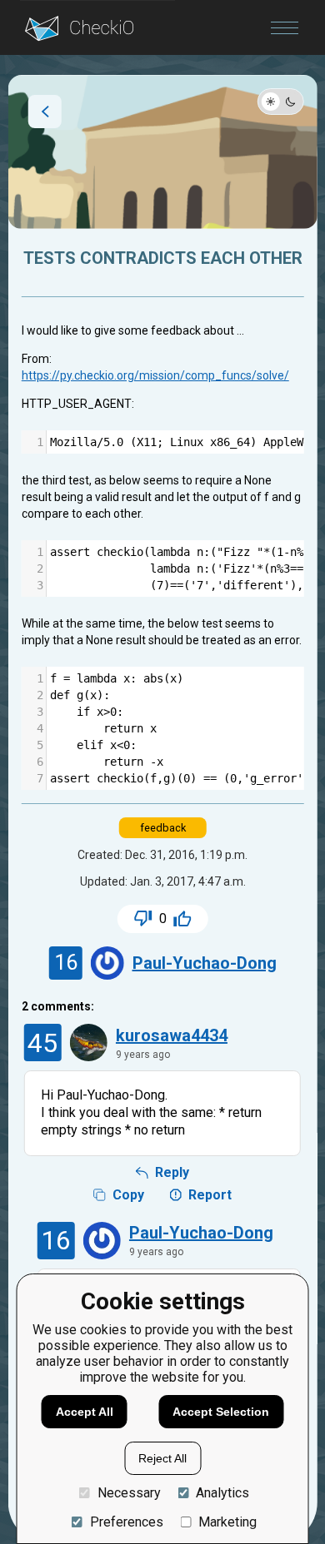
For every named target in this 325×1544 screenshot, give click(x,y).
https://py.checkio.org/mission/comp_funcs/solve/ (155, 375)
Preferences (126, 1522)
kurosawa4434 (172, 1035)
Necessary (129, 1493)
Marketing (227, 1522)
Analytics (222, 1493)
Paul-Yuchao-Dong (204, 963)
